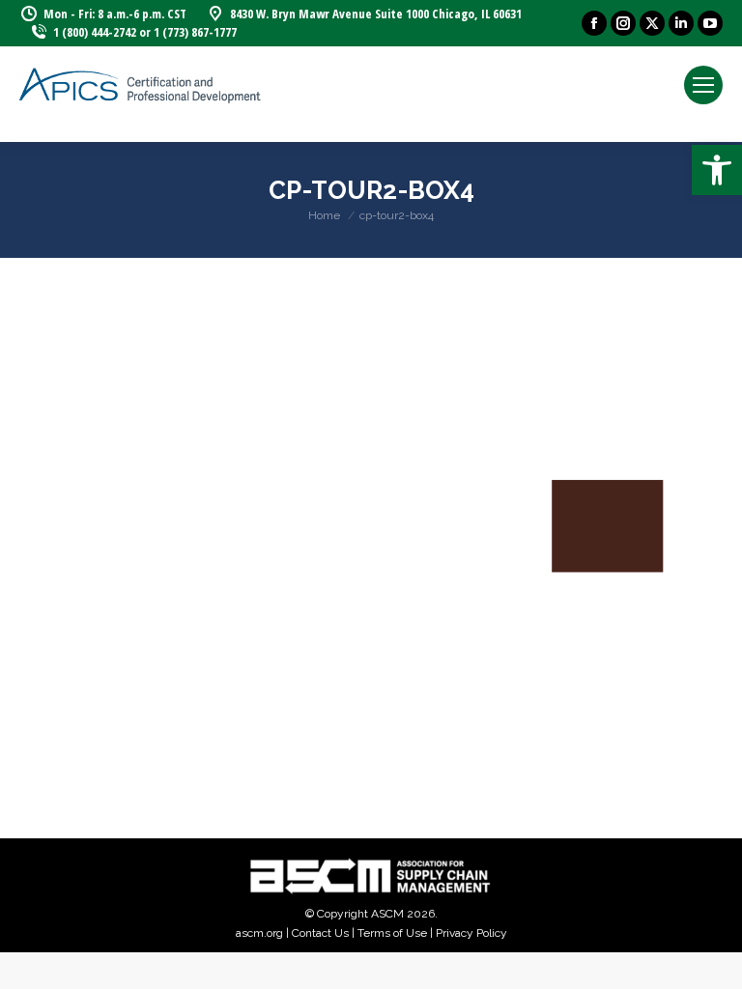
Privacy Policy (471, 933)
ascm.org (259, 933)
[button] (717, 170)
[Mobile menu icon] (703, 85)
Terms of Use (392, 933)
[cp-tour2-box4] (371, 543)
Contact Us (320, 933)
